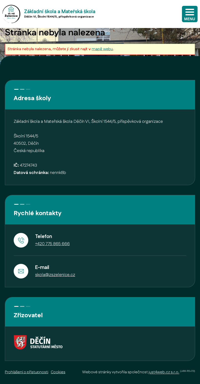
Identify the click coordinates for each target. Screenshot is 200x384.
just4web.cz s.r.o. (164, 372)
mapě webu (102, 49)
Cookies (58, 372)
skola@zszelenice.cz (55, 275)
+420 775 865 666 (52, 244)
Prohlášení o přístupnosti (26, 372)
